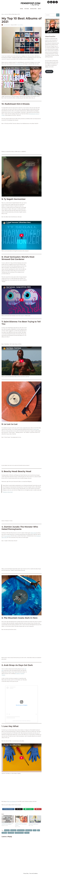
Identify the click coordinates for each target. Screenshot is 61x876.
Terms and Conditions (33, 873)
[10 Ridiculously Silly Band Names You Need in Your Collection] (8, 819)
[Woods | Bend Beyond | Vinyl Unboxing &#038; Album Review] (35, 819)
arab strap (6, 14)
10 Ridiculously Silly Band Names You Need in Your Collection (7, 824)
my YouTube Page (19, 63)
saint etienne (10, 832)
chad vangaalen (21, 830)
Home (21, 8)
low (38, 830)
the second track (8, 535)
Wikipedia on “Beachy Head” (8, 492)
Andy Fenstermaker (6, 24)
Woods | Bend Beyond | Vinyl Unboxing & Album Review (34, 824)
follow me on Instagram (11, 801)
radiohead (4, 832)
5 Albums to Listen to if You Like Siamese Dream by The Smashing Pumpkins (21, 824)
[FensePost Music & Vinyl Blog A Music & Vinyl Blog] (30, 3)
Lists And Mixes (20, 24)
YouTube (26, 8)
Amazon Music (36, 429)
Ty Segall (27, 832)
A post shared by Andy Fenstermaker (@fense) (21, 720)
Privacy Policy (26, 873)
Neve (3, 871)
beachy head (13, 830)
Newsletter (33, 8)
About (39, 8)
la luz (34, 830)
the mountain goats (19, 832)
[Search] (57, 14)
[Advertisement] (52, 93)
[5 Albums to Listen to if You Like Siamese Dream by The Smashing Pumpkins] (21, 819)
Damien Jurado (33, 532)
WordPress (11, 871)
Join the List (49, 71)
